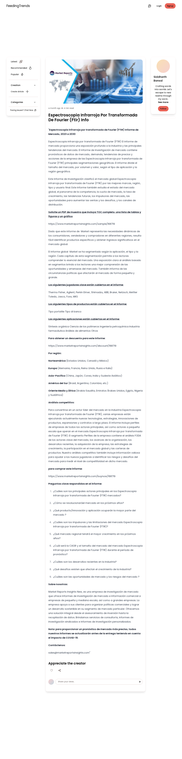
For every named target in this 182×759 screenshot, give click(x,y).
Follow (163, 108)
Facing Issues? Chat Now (21, 110)
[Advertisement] (91, 33)
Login (159, 6)
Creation (15, 85)
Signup (170, 6)
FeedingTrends (18, 6)
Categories (17, 102)
